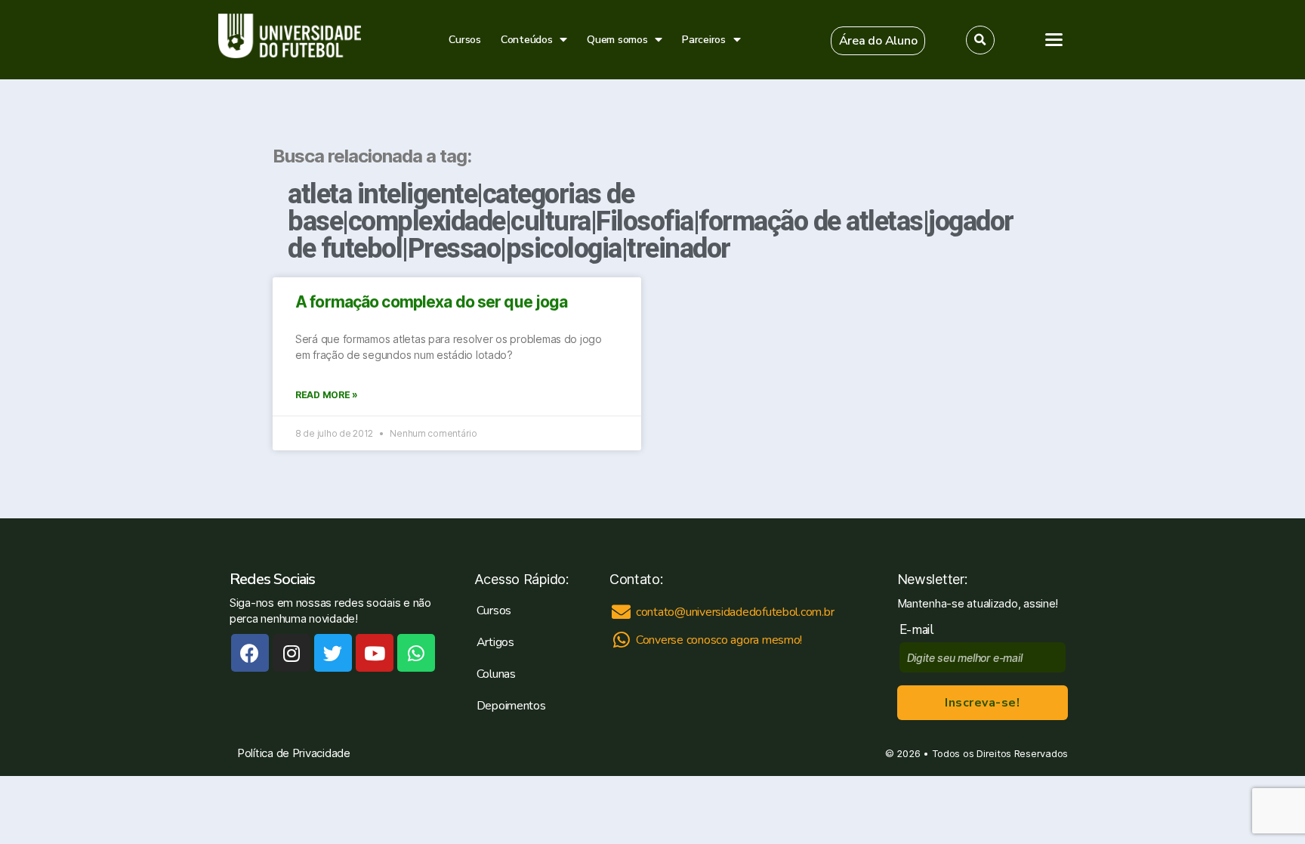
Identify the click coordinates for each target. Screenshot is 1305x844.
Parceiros (704, 39)
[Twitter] (333, 653)
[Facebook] (250, 653)
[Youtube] (374, 653)
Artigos (495, 642)
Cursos (464, 39)
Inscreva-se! (982, 702)
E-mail (920, 629)
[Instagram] (291, 653)
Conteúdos (527, 39)
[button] (878, 40)
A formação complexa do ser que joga (431, 301)
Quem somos (617, 39)
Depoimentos (511, 705)
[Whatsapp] (416, 653)
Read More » (326, 394)
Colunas (496, 674)
